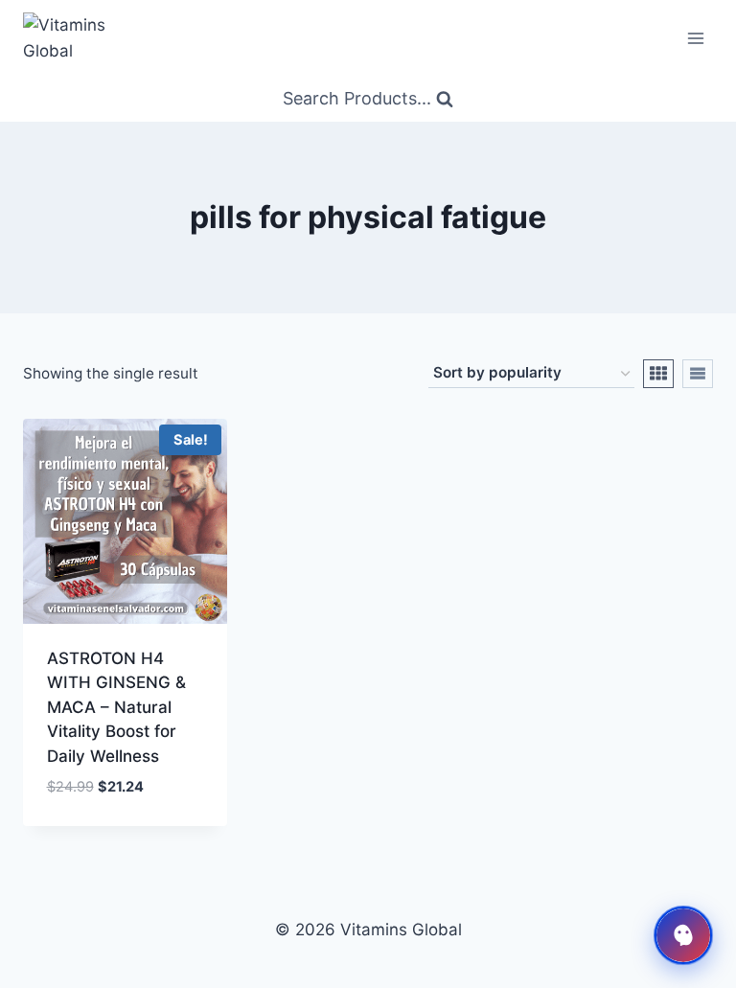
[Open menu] (695, 38)
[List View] (697, 373)
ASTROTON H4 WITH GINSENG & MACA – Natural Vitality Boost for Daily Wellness (116, 707)
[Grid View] (658, 373)
